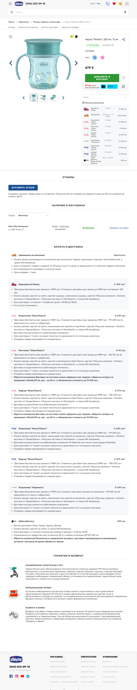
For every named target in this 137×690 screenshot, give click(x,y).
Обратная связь (87, 672)
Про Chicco (107, 661)
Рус (98, 3)
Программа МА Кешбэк (59, 667)
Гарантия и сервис (88, 667)
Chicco (11, 22)
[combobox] (105, 97)
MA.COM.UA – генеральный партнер (64, 682)
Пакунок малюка (87, 682)
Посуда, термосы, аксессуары (47, 22)
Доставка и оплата (88, 661)
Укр (92, 3)
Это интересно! (109, 677)
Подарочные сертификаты (60, 677)
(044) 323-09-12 (35, 3)
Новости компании (110, 672)
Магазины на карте (57, 661)
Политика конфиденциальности (115, 667)
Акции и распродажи (58, 672)
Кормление (23, 22)
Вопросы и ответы (88, 677)
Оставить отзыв (23, 187)
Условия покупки (109, 682)
